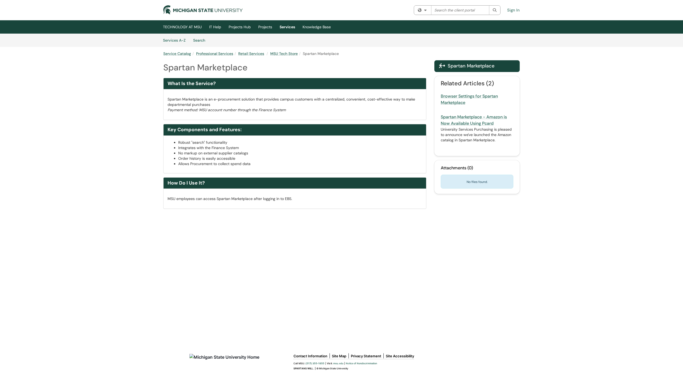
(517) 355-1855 (314, 363)
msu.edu (338, 363)
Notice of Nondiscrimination (361, 363)
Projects (265, 27)
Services (287, 27)
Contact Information (310, 356)
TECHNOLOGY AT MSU (182, 27)
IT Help (215, 27)
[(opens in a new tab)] (203, 9)
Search (201, 40)
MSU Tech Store (284, 53)
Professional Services (214, 53)
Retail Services (251, 53)
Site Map (339, 356)
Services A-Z (174, 40)
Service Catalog (177, 53)
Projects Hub (240, 27)
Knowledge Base (317, 27)
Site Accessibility (400, 356)
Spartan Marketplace (466, 66)
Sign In (513, 10)
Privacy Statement (366, 356)
